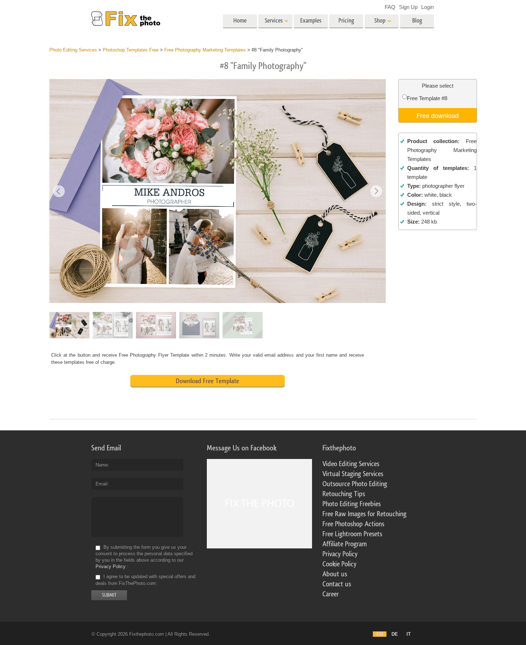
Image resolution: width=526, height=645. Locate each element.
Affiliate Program (344, 544)
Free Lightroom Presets (352, 534)
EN (379, 634)
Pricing (346, 21)
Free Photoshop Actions (353, 524)
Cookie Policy (339, 564)
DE (394, 634)
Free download (438, 115)
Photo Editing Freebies (351, 504)
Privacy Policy (111, 566)
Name (102, 465)
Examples (310, 21)
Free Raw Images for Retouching (364, 514)
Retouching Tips (343, 494)
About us (334, 574)
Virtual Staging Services (352, 474)
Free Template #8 (427, 98)
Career (330, 594)
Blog (417, 21)
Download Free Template (207, 381)
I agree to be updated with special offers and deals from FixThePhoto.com (145, 580)
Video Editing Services (350, 464)
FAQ (390, 7)
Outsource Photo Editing (354, 484)
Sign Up (408, 7)
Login (427, 7)
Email (101, 484)
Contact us (336, 584)
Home (240, 21)
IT (408, 634)
